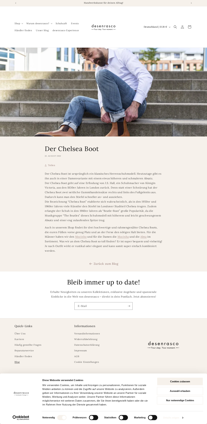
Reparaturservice (24, 350)
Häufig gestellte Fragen (28, 344)
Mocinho (81, 236)
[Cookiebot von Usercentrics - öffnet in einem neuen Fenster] (21, 417)
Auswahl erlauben (180, 391)
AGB (76, 356)
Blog (17, 362)
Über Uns (20, 333)
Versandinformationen (87, 333)
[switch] (93, 417)
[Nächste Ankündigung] (191, 3)
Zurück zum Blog (106, 264)
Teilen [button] (51, 165)
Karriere (19, 339)
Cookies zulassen (180, 381)
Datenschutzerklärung (86, 344)
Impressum (80, 350)
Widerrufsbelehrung (85, 339)
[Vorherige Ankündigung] (15, 3)
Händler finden (23, 356)
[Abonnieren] (128, 306)
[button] (18, 23)
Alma (143, 236)
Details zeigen (171, 417)
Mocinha (123, 236)
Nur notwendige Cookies (180, 400)
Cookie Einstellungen (86, 362)
